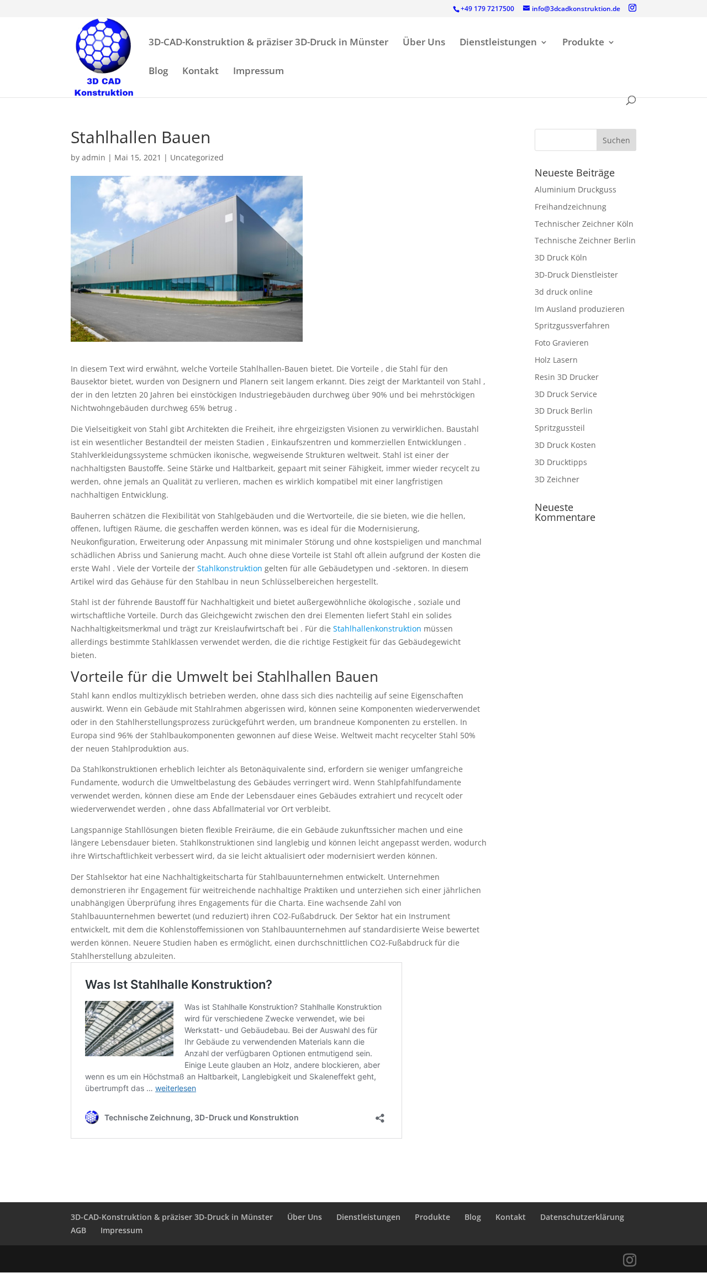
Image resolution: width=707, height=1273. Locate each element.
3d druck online (564, 291)
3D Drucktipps (561, 462)
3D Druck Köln (561, 257)
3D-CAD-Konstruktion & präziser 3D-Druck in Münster (268, 43)
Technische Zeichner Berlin (585, 240)
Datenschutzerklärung (582, 1217)
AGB (78, 1230)
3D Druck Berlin (564, 410)
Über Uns (424, 43)
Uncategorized (197, 157)
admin (93, 157)
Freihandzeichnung (570, 206)
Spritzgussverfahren (572, 325)
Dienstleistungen (498, 43)
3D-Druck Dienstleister (576, 274)
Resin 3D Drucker (567, 377)
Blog (158, 72)
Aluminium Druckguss (575, 189)
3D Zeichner (557, 479)
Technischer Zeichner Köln (584, 223)
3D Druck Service (566, 394)
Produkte (583, 43)
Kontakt (200, 72)
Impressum (258, 72)
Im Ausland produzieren (580, 309)
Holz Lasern (556, 359)
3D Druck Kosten (565, 445)
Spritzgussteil (560, 427)
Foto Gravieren (562, 342)
